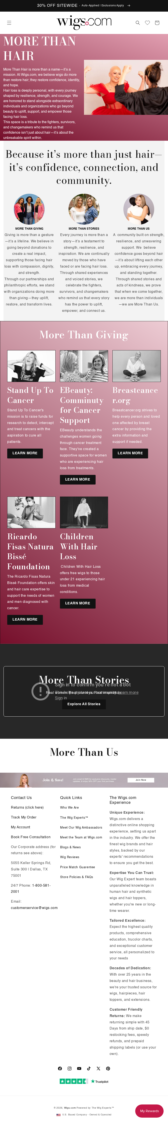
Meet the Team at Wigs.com (81, 837)
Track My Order (23, 817)
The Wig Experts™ (74, 817)
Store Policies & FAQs (76, 877)
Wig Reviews (69, 857)
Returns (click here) (27, 808)
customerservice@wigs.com (34, 908)
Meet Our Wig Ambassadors (81, 827)
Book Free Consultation (31, 837)
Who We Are (69, 807)
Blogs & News (70, 847)
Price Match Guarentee (77, 867)
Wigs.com (70, 1108)
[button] (9, 23)
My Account (20, 827)
